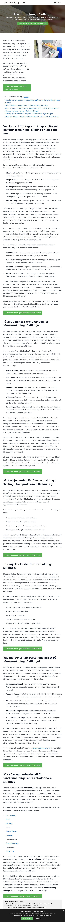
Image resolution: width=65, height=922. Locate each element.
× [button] (63, 910)
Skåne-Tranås (11, 831)
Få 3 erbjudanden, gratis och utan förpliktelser (32, 23)
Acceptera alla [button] (27, 918)
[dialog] (32, 915)
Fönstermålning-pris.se (15, 2)
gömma (26, 97)
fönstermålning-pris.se (41, 748)
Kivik (8, 819)
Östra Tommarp (12, 843)
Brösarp (9, 823)
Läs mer (49, 915)
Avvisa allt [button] (39, 918)
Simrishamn (10, 815)
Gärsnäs (9, 835)
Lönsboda (10, 851)
